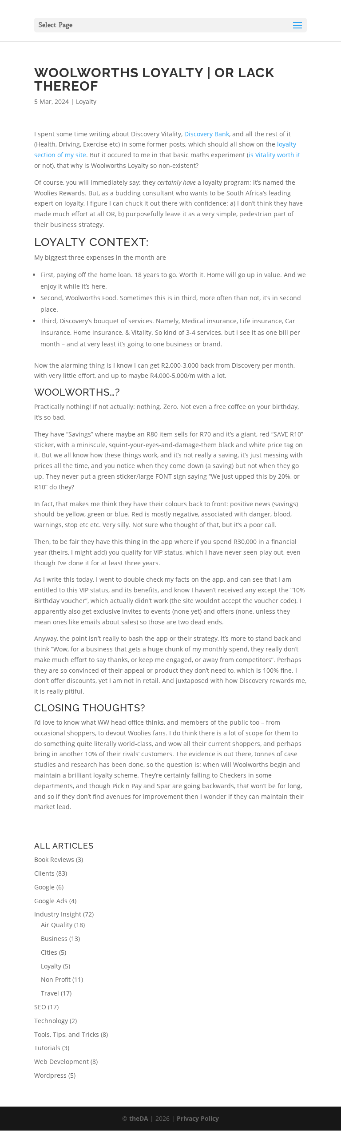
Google (44, 887)
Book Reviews (54, 859)
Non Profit (56, 979)
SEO (40, 1007)
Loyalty (86, 101)
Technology (51, 1020)
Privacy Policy (198, 1118)
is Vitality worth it (274, 155)
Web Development (61, 1061)
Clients (44, 873)
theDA (138, 1118)
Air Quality (56, 925)
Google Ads (50, 901)
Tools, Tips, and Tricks (66, 1034)
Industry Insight (57, 914)
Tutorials (47, 1048)
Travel (50, 993)
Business (54, 938)
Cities (49, 952)
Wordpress (50, 1075)
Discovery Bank (206, 134)
